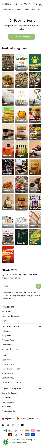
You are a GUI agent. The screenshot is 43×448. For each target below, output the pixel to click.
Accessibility (7, 373)
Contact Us (7, 344)
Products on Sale (9, 411)
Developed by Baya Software (14, 442)
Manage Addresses (10, 316)
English (27, 3)
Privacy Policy (8, 364)
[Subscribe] (38, 286)
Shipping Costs (8, 340)
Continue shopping (21, 36)
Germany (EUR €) (27, 418)
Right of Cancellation (11, 369)
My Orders (6, 311)
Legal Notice (7, 360)
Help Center (7, 331)
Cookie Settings (8, 378)
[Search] (16, 3)
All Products (7, 397)
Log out (5, 320)
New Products (8, 402)
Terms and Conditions (11, 382)
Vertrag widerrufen (10, 349)
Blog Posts (6, 335)
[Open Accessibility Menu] (5, 442)
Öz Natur (12, 439)
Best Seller (6, 406)
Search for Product (10, 393)
